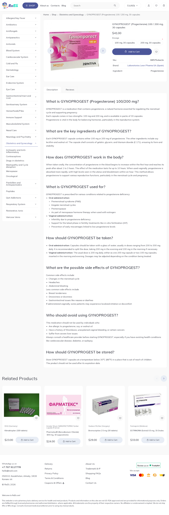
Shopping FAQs (93, 473)
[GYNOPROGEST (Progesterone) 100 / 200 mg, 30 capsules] (77, 50)
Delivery (49, 464)
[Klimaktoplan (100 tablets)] (21, 405)
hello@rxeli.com (9, 471)
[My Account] (149, 5)
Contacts (55, 5)
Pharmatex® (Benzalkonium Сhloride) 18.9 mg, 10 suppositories (62, 433)
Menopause (11, 171)
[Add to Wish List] (156, 51)
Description (52, 89)
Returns (48, 469)
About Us (90, 464)
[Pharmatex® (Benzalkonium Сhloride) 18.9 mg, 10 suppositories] (63, 405)
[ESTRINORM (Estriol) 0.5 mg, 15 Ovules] (147, 405)
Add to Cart (134, 51)
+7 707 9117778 (11, 467)
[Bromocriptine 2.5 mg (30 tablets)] (105, 405)
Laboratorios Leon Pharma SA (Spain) (145, 65)
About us (44, 5)
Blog (64, 5)
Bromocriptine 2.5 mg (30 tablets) (103, 430)
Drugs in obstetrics (15, 160)
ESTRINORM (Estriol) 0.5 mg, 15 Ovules (147, 430)
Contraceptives (13, 156)
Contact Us (91, 483)
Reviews (70, 89)
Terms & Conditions (54, 478)
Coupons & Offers (53, 483)
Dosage (115, 38)
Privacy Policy (51, 473)
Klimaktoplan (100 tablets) (16, 430)
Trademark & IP (93, 469)
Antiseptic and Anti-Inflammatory (16, 151)
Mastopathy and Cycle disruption (17, 165)
